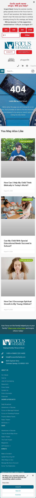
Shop (3, 426)
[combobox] (18, 71)
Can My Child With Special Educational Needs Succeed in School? (17, 243)
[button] (2, 71)
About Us (4, 370)
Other (27, 35)
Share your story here (16, 328)
